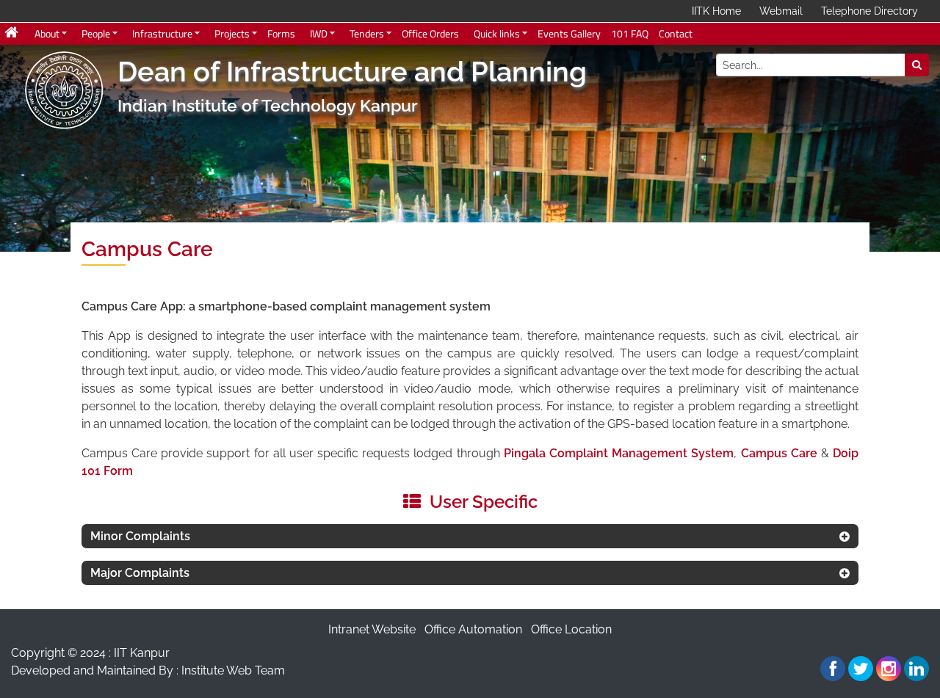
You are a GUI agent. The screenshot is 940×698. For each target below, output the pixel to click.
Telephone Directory (869, 11)
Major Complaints (139, 573)
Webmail (781, 11)
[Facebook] (833, 668)
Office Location (571, 629)
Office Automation (473, 629)
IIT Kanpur (142, 653)
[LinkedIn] (916, 668)
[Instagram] (888, 668)
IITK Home (716, 11)
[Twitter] (861, 668)
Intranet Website (372, 629)
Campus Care (779, 453)
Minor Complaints (140, 536)
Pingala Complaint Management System (619, 453)
